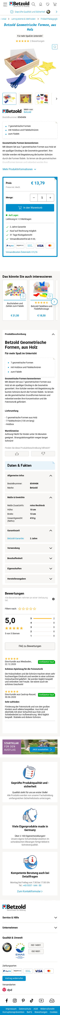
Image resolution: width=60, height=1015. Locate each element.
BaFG (29, 1012)
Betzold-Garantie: (15, 538)
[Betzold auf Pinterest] (23, 1001)
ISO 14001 (36, 945)
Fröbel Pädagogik (49, 19)
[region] (30, 462)
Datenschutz (25, 1009)
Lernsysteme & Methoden (23, 19)
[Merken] (55, 46)
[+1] (50, 197)
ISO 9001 (36, 951)
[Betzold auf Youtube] (41, 1001)
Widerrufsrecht (47, 1009)
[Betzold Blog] (51, 1001)
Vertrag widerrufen (14, 978)
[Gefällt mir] (17, 453)
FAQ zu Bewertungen (30, 646)
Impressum (11, 1009)
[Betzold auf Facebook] (7, 1001)
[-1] (34, 197)
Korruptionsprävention (13, 1012)
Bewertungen (41, 1012)
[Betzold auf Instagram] (15, 1001)
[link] (47, 4)
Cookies (53, 1012)
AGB (36, 1009)
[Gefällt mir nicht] (43, 453)
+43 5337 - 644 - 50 (32, 885)
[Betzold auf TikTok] (31, 1001)
